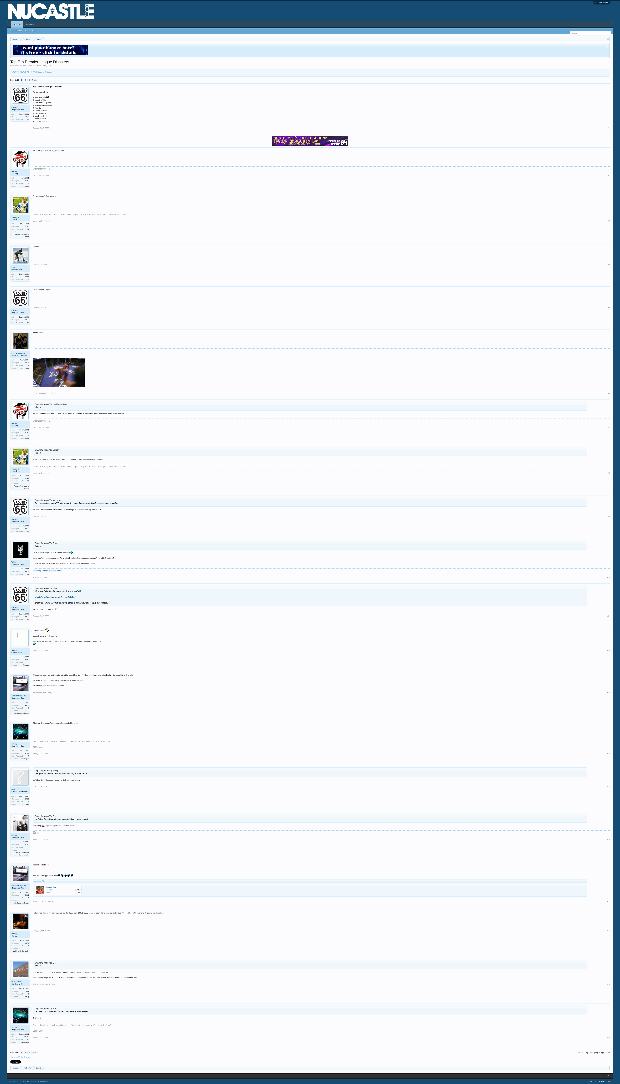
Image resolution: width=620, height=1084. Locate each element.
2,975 (27, 571)
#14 (608, 754)
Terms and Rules (593, 1081)
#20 (608, 1037)
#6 (609, 393)
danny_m (15, 217)
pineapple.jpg (51, 887)
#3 (609, 221)
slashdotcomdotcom (21, 713)
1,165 (27, 226)
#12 (608, 651)
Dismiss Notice (607, 46)
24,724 (26, 753)
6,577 (27, 117)
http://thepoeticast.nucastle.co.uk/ (47, 571)
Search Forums (16, 31)
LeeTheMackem (18, 353)
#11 (608, 616)
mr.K (13, 267)
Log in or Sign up (601, 2)
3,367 (27, 181)
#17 (608, 901)
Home (604, 1076)
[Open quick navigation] (608, 39)
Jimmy (14, 744)
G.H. (13, 789)
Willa (13, 562)
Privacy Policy (606, 1081)
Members (30, 24)
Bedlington (25, 759)
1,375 (27, 943)
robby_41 (15, 934)
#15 (608, 787)
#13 (608, 693)
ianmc (14, 835)
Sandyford (25, 804)
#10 (608, 577)
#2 (609, 175)
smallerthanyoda (18, 696)
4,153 (27, 844)
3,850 (27, 277)
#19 (608, 984)
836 (27, 991)
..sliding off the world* (21, 951)
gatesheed (25, 186)
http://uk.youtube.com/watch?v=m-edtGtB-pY (55, 597)
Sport (24, 66)
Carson (38, 66)
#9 (609, 516)
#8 (609, 473)
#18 (608, 931)
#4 (609, 264)
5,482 (27, 659)
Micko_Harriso (17, 982)
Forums (17, 24)
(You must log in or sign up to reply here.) (594, 1053)
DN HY (14, 171)
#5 (609, 307)
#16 (608, 839)
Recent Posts (30, 31)
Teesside (26, 665)
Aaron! (14, 650)
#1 (609, 128)
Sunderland (25, 368)
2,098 (27, 799)
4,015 (27, 705)
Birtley (27, 997)
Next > (34, 80)
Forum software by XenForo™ (30, 1081)
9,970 (27, 363)
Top (609, 1076)
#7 (609, 427)
